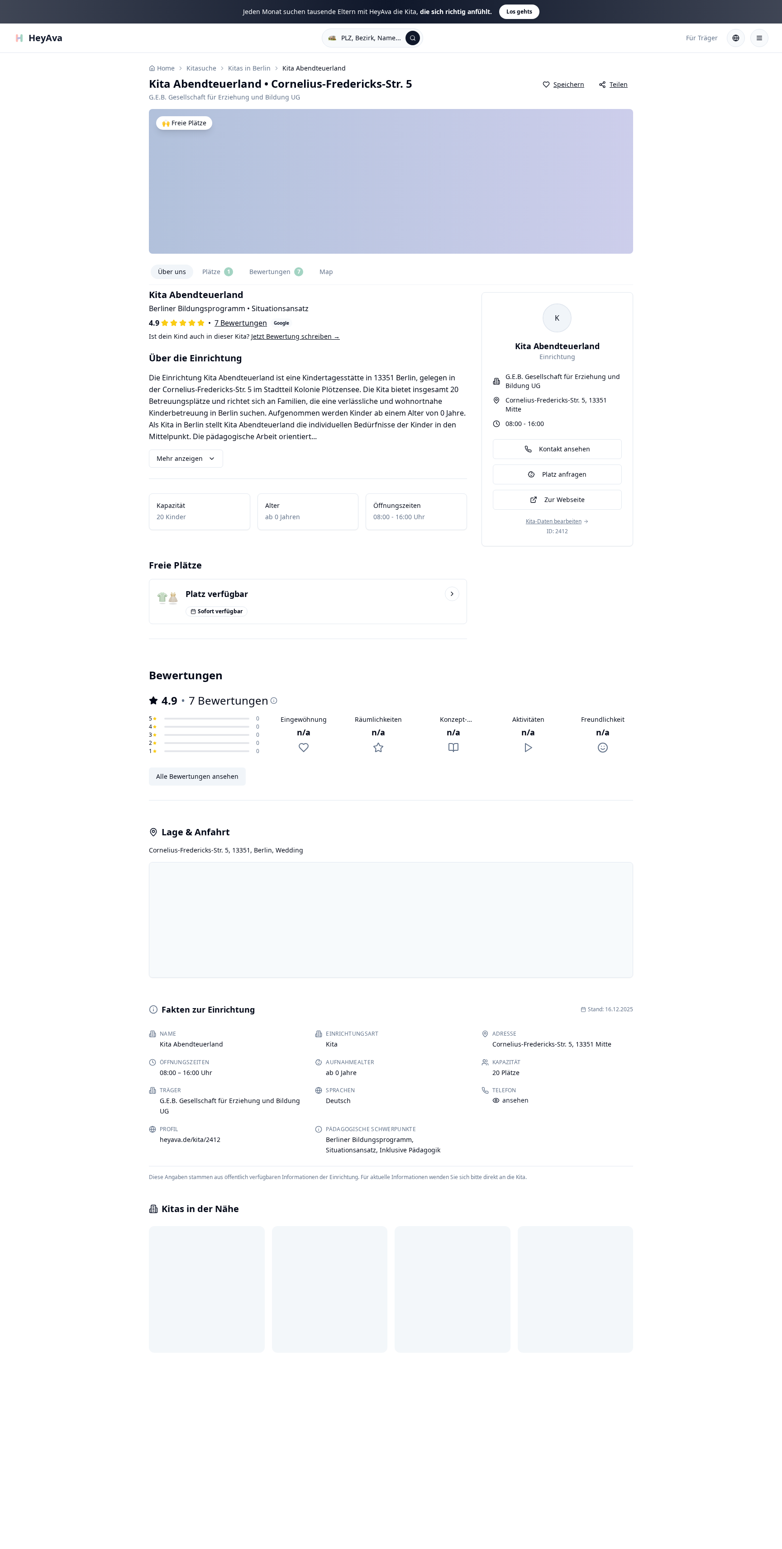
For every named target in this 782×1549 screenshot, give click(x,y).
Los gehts (519, 11)
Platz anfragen (564, 474)
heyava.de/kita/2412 (190, 1139)
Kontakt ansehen (564, 449)
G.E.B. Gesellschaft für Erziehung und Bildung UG (562, 381)
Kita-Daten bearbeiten (554, 521)
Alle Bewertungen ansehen (197, 776)
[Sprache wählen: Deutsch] (736, 38)
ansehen (515, 1100)
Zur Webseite (564, 499)
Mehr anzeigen (180, 458)
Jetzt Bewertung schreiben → (295, 336)
